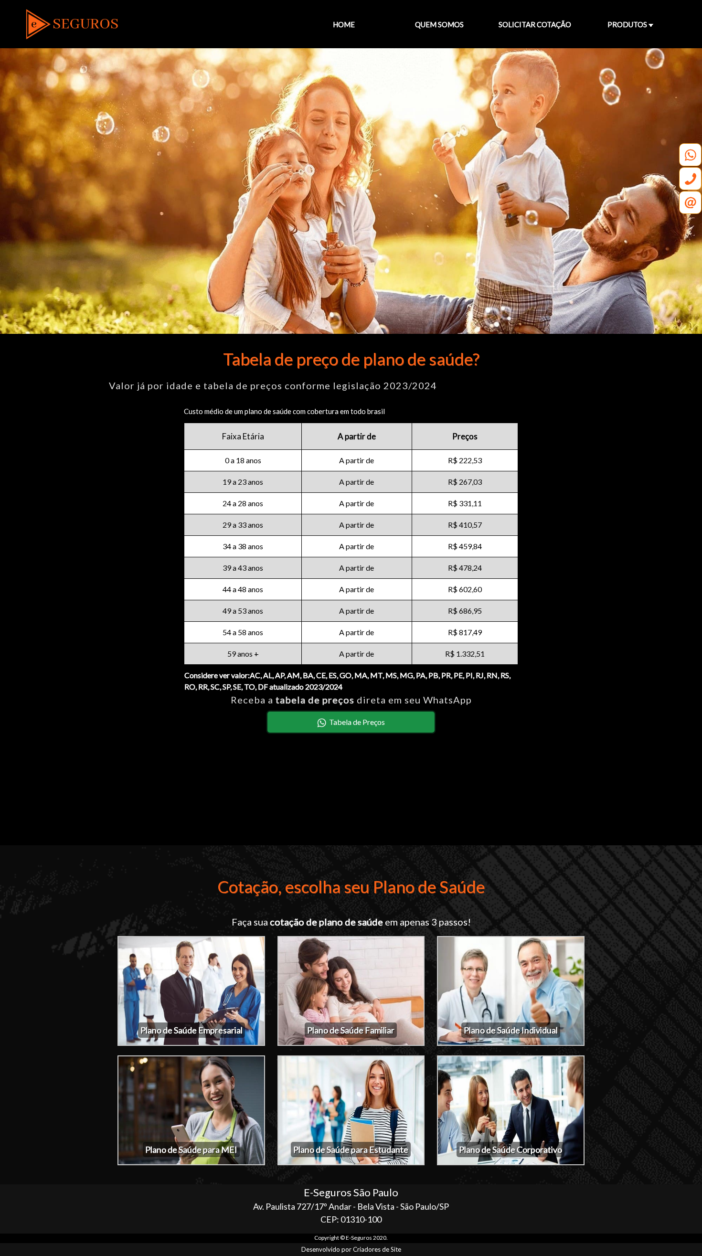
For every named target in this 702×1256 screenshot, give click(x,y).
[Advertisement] (351, 795)
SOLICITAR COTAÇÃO (535, 24)
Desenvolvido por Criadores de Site (351, 1249)
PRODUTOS (628, 24)
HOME (344, 24)
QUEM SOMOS (439, 24)
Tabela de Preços (357, 721)
